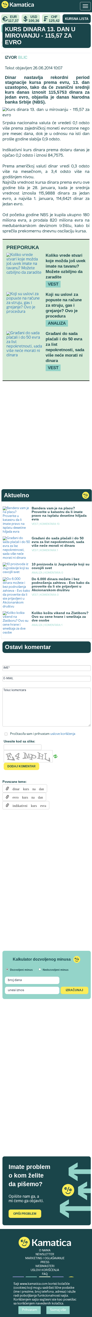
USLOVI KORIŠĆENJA (45, 1270)
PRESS (44, 1262)
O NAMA (45, 1250)
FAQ (45, 1274)
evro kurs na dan (26, 797)
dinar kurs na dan (26, 788)
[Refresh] (55, 756)
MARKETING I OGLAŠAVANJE (45, 1258)
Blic (22, 57)
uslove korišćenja (62, 733)
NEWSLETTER (45, 1254)
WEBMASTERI (44, 1266)
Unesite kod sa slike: (19, 741)
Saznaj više (58, 1310)
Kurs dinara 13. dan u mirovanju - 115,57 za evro (40, 35)
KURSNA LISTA (76, 19)
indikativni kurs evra (27, 805)
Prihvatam (29, 1310)
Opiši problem (24, 1213)
